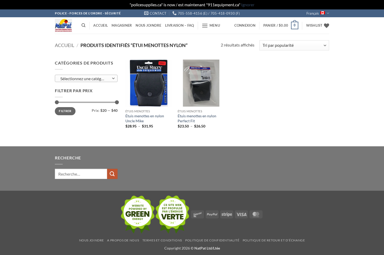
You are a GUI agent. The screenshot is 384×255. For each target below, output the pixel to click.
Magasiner (122, 25)
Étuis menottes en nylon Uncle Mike (144, 118)
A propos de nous (123, 240)
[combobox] (86, 78)
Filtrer (65, 111)
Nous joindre (148, 25)
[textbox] (85, 78)
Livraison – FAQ (179, 25)
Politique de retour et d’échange (274, 240)
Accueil (100, 25)
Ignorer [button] (247, 4)
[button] (211, 25)
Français (312, 13)
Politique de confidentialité (212, 240)
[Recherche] (83, 25)
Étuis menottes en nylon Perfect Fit (197, 118)
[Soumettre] (112, 174)
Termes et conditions (162, 240)
